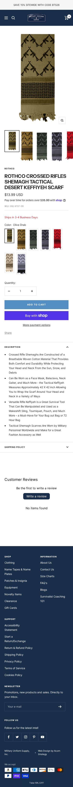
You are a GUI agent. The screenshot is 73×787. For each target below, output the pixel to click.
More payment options (36, 325)
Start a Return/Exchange (15, 639)
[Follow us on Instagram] (25, 737)
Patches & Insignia (15, 580)
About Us (45, 562)
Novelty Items (13, 594)
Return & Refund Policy (18, 647)
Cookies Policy (13, 675)
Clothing (9, 562)
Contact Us (47, 569)
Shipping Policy (14, 447)
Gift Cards (10, 607)
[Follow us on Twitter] (17, 737)
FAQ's (43, 583)
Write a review (36, 496)
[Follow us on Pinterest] (34, 737)
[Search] (13, 18)
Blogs (43, 589)
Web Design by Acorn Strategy (49, 752)
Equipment (11, 587)
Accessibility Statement (12, 627)
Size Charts (47, 576)
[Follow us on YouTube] (42, 737)
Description (12, 347)
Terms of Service (14, 668)
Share (8, 332)
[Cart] (67, 18)
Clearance (10, 601)
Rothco (9, 168)
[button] (36, 783)
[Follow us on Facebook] (8, 737)
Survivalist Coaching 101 (52, 599)
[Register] (60, 706)
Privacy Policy (13, 661)
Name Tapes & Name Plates (17, 571)
